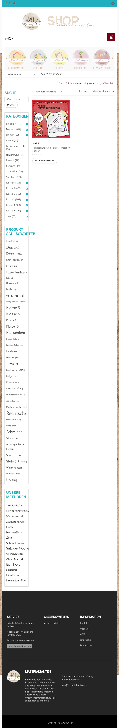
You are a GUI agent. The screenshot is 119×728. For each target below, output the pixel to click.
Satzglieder (11, 425)
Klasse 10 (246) (14, 182)
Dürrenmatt (14, 253)
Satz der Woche (17, 548)
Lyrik (22, 369)
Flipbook (10, 526)
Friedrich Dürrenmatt (12, 280)
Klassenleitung (12, 339)
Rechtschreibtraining (17, 407)
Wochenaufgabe (14, 553)
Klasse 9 (11, 320)
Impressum (86, 639)
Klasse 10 (12, 326)
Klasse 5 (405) (13, 188)
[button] (44, 160)
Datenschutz (87, 645)
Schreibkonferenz (17, 543)
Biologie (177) (12, 123)
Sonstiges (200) (14, 177)
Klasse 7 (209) (13, 199)
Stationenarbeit (15, 521)
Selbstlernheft (12, 438)
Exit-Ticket (13, 564)
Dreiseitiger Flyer (16, 580)
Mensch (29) (12, 160)
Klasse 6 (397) (13, 193)
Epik (8, 259)
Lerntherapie (12, 357)
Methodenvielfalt (52, 623)
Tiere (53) (11, 216)
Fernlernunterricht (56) (15, 148)
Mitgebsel (11, 376)
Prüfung (18, 388)
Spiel (9, 455)
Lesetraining (11, 370)
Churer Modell (17, 68)
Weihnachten (14, 467)
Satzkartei (11, 569)
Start (61, 83)
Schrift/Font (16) (14, 171)
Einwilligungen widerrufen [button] (20, 640)
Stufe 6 (11, 461)
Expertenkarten (18, 272)
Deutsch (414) (13, 129)
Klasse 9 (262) (13, 210)
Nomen (9, 388)
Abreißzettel (14, 559)
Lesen (12, 363)
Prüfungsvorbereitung (15, 394)
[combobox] (21, 74)
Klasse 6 (13, 314)
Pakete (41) (12, 140)
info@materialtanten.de (74, 685)
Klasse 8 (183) (13, 204)
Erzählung (11, 265)
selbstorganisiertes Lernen (16, 446)
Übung (11, 480)
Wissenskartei (14, 516)
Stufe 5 (19, 455)
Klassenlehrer (102, 68)
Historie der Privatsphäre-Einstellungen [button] (20, 633)
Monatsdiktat (12, 382)
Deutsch (59, 68)
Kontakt (84, 623)
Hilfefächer (13, 575)
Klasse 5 (13, 308)
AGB (82, 634)
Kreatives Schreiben (14, 345)
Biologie (12, 241)
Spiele (10, 538)
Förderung (80, 68)
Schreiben (14, 432)
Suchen (11, 104)
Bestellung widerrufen (19, 646)
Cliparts (38, 68)
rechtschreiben (12, 401)
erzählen (18, 259)
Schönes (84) (13, 165)
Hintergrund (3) (14, 154)
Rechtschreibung (23, 413)
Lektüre (11, 351)
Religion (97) (12, 134)
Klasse (22, 301)
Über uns (85, 628)
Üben (17, 474)
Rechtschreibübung (13, 419)
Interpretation (12, 301)
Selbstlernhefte (14, 505)
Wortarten (10, 474)
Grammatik (17, 295)
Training (22, 461)
